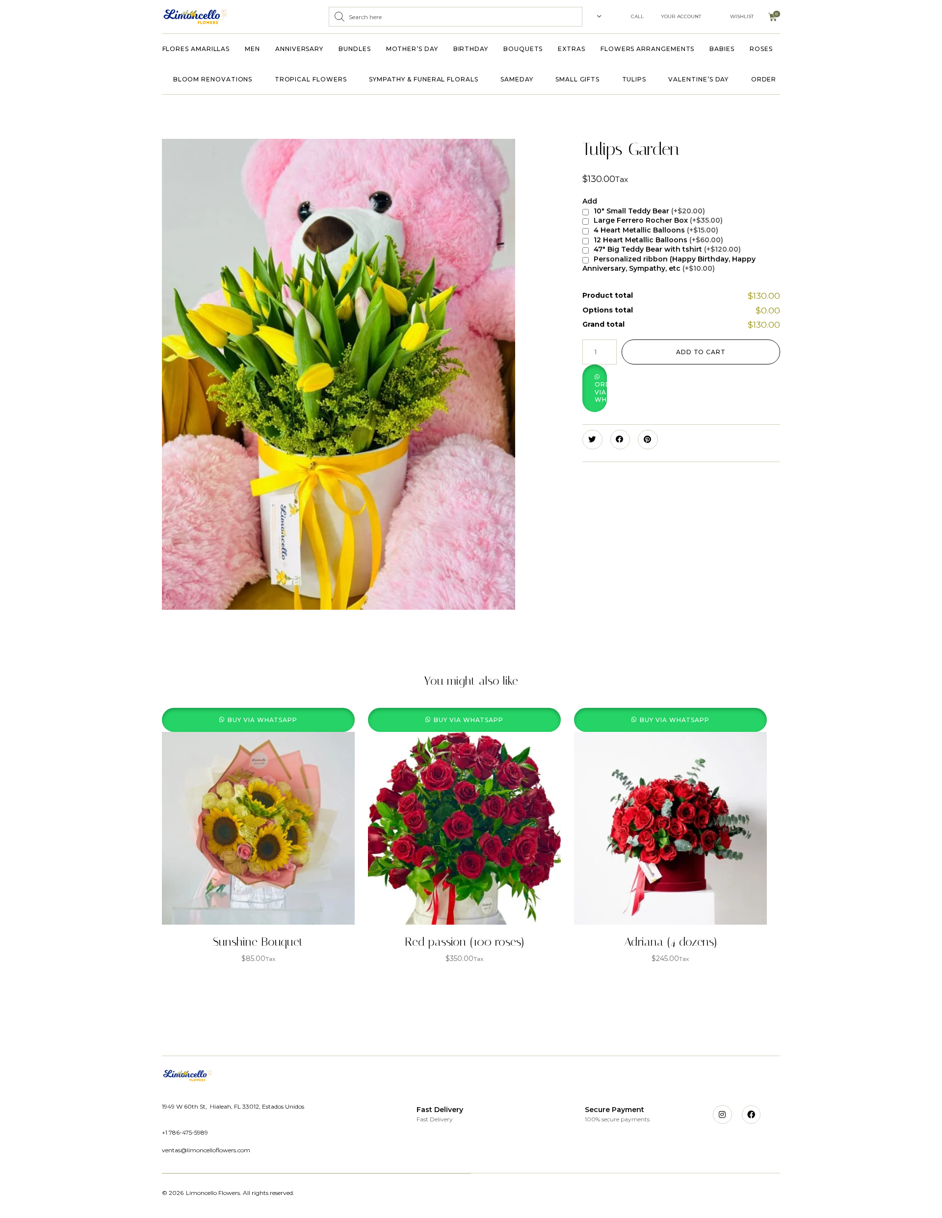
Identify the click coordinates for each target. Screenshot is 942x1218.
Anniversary (299, 48)
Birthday (470, 48)
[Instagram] (722, 1114)
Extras (571, 48)
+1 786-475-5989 (185, 1132)
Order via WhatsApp (601, 392)
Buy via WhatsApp (262, 720)
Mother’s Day (412, 48)
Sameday (516, 79)
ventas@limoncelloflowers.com (206, 1150)
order (764, 79)
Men (252, 48)
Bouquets (523, 48)
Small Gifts (577, 79)
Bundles (354, 48)
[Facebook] (751, 1114)
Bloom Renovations (213, 79)
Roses (761, 48)
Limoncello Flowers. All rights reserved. (240, 1192)
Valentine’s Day (698, 79)
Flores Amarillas (196, 48)
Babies (721, 48)
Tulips (634, 79)
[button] (639, 388)
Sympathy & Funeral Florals (423, 79)
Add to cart (701, 352)
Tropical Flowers (311, 79)
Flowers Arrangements (647, 48)
